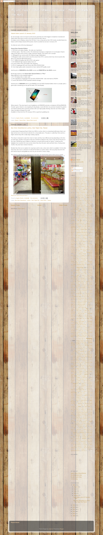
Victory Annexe (76, 433)
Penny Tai (80, 345)
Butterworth (73, 198)
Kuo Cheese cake (86, 289)
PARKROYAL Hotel (75, 335)
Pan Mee (84, 332)
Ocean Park (87, 327)
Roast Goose (87, 363)
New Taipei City (36, 200)
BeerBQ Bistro (82, 191)
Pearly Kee (81, 338)
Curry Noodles (89, 215)
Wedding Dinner (86, 436)
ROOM (82, 365)
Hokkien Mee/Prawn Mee (78, 264)
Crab (75, 214)
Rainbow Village (76, 357)
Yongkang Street (74, 447)
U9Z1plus (81, 427)
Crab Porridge (82, 214)
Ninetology (89, 321)
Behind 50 (90, 191)
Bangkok (77, 186)
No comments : (35, 118)
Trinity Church (77, 423)
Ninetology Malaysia (78, 323)
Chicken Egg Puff (88, 206)
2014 (74, 505)
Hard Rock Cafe (84, 258)
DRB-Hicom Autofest (75, 224)
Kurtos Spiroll (73, 290)
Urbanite (82, 430)
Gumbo (75, 253)
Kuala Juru (90, 287)
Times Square (79, 420)
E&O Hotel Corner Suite (83, 227)
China (83, 208)
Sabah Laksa (81, 366)
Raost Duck (75, 359)
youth (80, 447)
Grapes (81, 252)
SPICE (72, 389)
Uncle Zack (78, 429)
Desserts (73, 220)
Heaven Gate (74, 261)
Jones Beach (82, 278)
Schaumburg (87, 372)
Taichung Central (88, 403)
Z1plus (83, 449)
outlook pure (81, 330)
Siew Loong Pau (87, 380)
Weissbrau (78, 438)
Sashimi (75, 372)
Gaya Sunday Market (81, 244)
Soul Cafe (75, 386)
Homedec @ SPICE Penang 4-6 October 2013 (84, 40)
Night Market (82, 321)
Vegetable (75, 432)
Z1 (74, 449)
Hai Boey (75, 256)
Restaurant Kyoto (86, 360)
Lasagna (73, 295)
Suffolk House (87, 395)
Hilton (91, 263)
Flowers (84, 237)
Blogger (62, 529)
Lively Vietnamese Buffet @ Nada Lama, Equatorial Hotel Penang (84, 51)
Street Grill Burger (79, 394)
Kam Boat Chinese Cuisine (78, 281)
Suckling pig (79, 395)
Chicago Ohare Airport (82, 205)
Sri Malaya (73, 391)
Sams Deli (80, 369)
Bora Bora (80, 194)
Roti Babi (88, 365)
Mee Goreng (89, 305)
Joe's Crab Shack (74, 278)
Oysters (88, 330)
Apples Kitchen (84, 183)
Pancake (90, 332)
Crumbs (74, 215)
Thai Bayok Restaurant (81, 414)
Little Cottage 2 (87, 296)
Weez (72, 438)
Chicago (73, 205)
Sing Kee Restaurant (88, 382)
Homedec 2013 (81, 265)
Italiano (83, 275)
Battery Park (87, 187)
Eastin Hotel (84, 229)
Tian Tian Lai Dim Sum (87, 417)
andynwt (51, 529)
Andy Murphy (83, 181)
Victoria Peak (89, 432)
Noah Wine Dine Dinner (82, 324)
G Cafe (82, 243)
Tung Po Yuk (73, 426)
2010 (74, 513)
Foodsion (75, 238)
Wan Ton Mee (76, 436)
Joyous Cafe (89, 278)
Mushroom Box (81, 313)
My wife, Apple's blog (76, 477)
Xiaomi (17, 120)
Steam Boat (43, 200)
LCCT (78, 295)
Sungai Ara (86, 398)
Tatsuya (83, 409)
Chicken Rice (76, 208)
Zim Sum (83, 450)
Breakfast (88, 195)
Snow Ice (90, 385)
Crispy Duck (89, 214)
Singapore (75, 383)
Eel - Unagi (81, 230)
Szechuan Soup (82, 401)
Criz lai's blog (74, 479)
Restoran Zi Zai (88, 362)
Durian (79, 226)
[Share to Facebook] (47, 118)
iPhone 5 (90, 272)
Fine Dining (78, 235)
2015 (74, 485)
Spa (74, 388)
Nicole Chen (73, 321)
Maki (89, 302)
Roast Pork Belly (75, 365)
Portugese (79, 353)
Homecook (73, 266)
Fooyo (80, 238)
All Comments (76, 170)
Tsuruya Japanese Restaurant (77, 424)
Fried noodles (80, 240)
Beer (76, 191)
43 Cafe (77, 178)
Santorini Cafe (74, 371)
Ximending (78, 443)
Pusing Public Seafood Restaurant (85, 354)
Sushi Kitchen (84, 400)
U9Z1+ (75, 427)
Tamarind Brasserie (75, 407)
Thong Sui (77, 417)
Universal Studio (74, 430)
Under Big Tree (87, 429)
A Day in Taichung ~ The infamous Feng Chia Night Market (84, 75)
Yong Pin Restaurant (77, 446)
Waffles (84, 435)
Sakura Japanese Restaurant (79, 368)
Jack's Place (89, 275)
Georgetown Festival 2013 (76, 247)
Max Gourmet (74, 305)
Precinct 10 (73, 354)
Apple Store (75, 183)
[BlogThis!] (44, 118)
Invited (84, 272)
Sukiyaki (78, 397)
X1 (73, 441)
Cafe (79, 198)
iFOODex (78, 270)
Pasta (72, 336)
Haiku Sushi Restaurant (83, 256)
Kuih (74, 289)
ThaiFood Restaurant (77, 415)
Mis (83, 308)
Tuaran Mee (87, 424)
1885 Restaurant (85, 177)
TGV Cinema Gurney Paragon (82, 412)
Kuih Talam (79, 289)
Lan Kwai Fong (78, 293)
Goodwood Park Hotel (75, 250)
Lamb (85, 292)
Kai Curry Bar (83, 279)
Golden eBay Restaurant (85, 249)
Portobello (73, 353)
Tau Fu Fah (89, 409)
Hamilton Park (76, 258)
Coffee (79, 211)
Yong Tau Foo (87, 446)
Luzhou (29, 200)
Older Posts (63, 205)
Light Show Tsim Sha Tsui (87, 295)
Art (89, 183)
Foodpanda (90, 237)
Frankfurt (86, 238)
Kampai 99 (88, 281)
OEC (81, 329)
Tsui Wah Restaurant (86, 423)
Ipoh (74, 273)
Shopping (79, 380)
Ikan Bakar (84, 270)
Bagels (85, 184)
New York (89, 318)
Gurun (77, 255)
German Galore (87, 247)
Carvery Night (74, 200)
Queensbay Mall (88, 356)
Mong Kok (87, 310)
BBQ (80, 189)
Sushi (77, 400)
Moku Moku (79, 310)
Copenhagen (89, 212)
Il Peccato (90, 270)
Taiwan (49, 200)
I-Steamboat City (85, 269)
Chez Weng (87, 203)
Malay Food (73, 304)
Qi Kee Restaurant (77, 356)
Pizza (90, 348)
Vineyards (84, 433)
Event (77, 234)
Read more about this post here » (19, 195)
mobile (72, 310)
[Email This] (42, 118)
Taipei (75, 405)
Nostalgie (79, 326)
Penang (89, 339)
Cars (89, 198)
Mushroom (73, 313)
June (75, 491)
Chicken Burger (80, 206)
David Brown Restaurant (84, 217)
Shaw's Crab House (80, 379)
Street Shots (87, 394)
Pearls (74, 338)
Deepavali (88, 218)
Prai (84, 353)
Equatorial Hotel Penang (82, 232)
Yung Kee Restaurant (88, 447)
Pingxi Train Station (82, 347)
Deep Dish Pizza (79, 218)
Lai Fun (80, 292)
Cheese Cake (89, 202)
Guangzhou (89, 252)
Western (84, 438)
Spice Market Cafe (80, 389)
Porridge (88, 351)
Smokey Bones (76, 385)
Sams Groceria (87, 369)
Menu (74, 307)
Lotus (79, 301)
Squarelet (88, 389)
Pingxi (74, 347)
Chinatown (89, 208)
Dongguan (88, 223)
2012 (74, 509)
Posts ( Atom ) (21, 208)
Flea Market (78, 237)
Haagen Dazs (89, 255)
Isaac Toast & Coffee (82, 273)
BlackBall (83, 192)
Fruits (89, 241)
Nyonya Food (80, 327)
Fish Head (85, 235)
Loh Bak (80, 299)
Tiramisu (86, 420)
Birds (78, 192)
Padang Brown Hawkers (76, 332)
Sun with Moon (78, 398)
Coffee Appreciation (88, 211)
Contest (82, 212)
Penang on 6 (73, 345)
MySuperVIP (87, 315)
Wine (91, 438)
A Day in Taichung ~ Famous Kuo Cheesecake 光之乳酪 (84, 142)
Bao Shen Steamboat (20, 200)
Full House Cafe (74, 243)
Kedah (79, 284)
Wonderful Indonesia (77, 439)
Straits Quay (82, 392)
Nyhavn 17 (85, 326)
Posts (74, 168)
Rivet (81, 363)
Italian (78, 275)
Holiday (88, 264)
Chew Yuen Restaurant (78, 203)
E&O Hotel (73, 227)
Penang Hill (87, 344)
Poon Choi (85, 350)
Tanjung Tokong (84, 407)
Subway (72, 395)
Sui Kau (72, 397)
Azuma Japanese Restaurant (76, 184)
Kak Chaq (90, 279)
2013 (74, 507)
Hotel (79, 269)
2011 (74, 511)
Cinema (84, 209)
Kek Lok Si (85, 284)
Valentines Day (89, 430)
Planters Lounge (77, 350)
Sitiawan (83, 383)
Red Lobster (83, 359)
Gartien (72, 244)
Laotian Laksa (87, 293)
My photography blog (76, 475)
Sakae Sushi (89, 366)
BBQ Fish (85, 189)
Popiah (90, 350)
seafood (86, 374)
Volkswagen (77, 435)
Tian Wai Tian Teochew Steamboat (80, 418)
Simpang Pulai (79, 382)
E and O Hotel (87, 226)
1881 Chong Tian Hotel (75, 177)
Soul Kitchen (81, 386)
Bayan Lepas (74, 189)
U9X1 (86, 426)
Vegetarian (81, 432)
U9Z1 (91, 426)
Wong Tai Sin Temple (88, 439)
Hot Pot (74, 269)
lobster (90, 298)
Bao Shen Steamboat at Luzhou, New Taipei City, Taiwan (29, 128)
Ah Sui (74, 180)
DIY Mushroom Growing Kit (78, 223)
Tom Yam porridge (83, 421)
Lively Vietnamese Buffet (82, 298)
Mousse (80, 312)
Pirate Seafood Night (79, 348)
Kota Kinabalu (83, 287)
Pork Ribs (82, 351)
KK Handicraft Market (86, 285)
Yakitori (84, 443)
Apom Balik (90, 181)
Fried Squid (87, 240)
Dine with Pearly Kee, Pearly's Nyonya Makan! (83, 109)
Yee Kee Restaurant (77, 444)
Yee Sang (85, 444)
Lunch (91, 301)
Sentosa (72, 377)
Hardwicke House (86, 259)
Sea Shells (79, 374)
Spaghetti (88, 388)
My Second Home (79, 315)
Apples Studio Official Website (78, 473)
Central (80, 200)
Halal (91, 256)
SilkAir (72, 382)
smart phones (89, 383)
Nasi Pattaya (80, 316)
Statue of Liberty (87, 391)
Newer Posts (15, 205)
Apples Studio (76, 159)
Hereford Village (84, 262)
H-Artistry (82, 255)
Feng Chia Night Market (85, 234)
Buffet (73, 197)
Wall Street (90, 435)
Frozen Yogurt (82, 241)
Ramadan (90, 357)
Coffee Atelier (75, 212)
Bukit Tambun (81, 197)
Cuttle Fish (75, 217)
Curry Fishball (81, 215)
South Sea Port (89, 386)
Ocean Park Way (74, 329)
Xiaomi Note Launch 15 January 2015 (23, 33)
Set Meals (78, 377)
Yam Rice (90, 443)
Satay (80, 372)
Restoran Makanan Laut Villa (77, 362)
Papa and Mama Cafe (85, 333)
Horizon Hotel (89, 267)
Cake (84, 198)
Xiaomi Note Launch (32, 120)
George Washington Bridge (84, 246)
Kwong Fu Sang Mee (83, 290)
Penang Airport (80, 340)
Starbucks (79, 391)
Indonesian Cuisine (77, 272)
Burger (88, 197)
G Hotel (88, 243)
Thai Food (90, 414)
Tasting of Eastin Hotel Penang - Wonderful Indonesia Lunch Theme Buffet (83, 87)
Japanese (76, 276)
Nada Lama (73, 316)
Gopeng (85, 250)
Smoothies (83, 385)
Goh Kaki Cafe (74, 249)
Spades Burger (80, 388)
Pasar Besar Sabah (86, 335)
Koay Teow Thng (74, 287)
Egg (86, 230)
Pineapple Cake (88, 345)
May (75, 493)
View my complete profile (77, 162)
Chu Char (76, 209)
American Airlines (74, 181)
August (76, 486)
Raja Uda (83, 357)
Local (74, 299)
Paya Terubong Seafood (81, 336)
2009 (74, 515)
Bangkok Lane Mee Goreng (86, 186)
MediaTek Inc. (82, 305)
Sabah (73, 366)
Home (39, 205)
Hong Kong (80, 267)
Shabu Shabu (85, 377)
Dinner (76, 221)
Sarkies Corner (88, 371)
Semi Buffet (74, 376)
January (76, 495)
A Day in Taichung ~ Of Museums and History (83, 120)
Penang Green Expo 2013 (81, 342)
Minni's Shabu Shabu (82, 307)
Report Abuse (15, 522)
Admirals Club (89, 178)
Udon (87, 427)
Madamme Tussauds (82, 302)
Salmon (88, 368)
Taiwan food (87, 406)
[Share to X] (46, 118)
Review (75, 363)
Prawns (88, 353)
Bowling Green (81, 195)
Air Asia (88, 180)
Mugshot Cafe (87, 312)
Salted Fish (73, 369)
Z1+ (78, 449)
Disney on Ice (82, 221)
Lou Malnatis (85, 301)
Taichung (80, 403)
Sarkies (81, 371)
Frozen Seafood (74, 241)
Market (88, 304)
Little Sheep (73, 298)
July (75, 489)
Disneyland (89, 221)
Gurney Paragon (83, 253)
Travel (90, 421)
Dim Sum (80, 220)
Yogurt (91, 444)
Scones (73, 374)
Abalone (83, 178)
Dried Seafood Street (86, 224)
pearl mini (90, 336)
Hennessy (82, 261)
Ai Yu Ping (81, 180)
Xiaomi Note (22, 120)
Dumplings (73, 226)
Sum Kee (84, 397)
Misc (87, 309)
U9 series (80, 426)
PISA (86, 348)
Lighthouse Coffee (77, 296)
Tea (74, 411)
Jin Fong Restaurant (86, 276)
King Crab (77, 286)
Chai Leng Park (87, 200)
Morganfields (73, 312)
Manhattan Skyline (81, 304)
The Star (86, 415)
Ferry (72, 235)
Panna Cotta (76, 333)
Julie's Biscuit (75, 279)
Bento (74, 192)
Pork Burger (75, 351)
